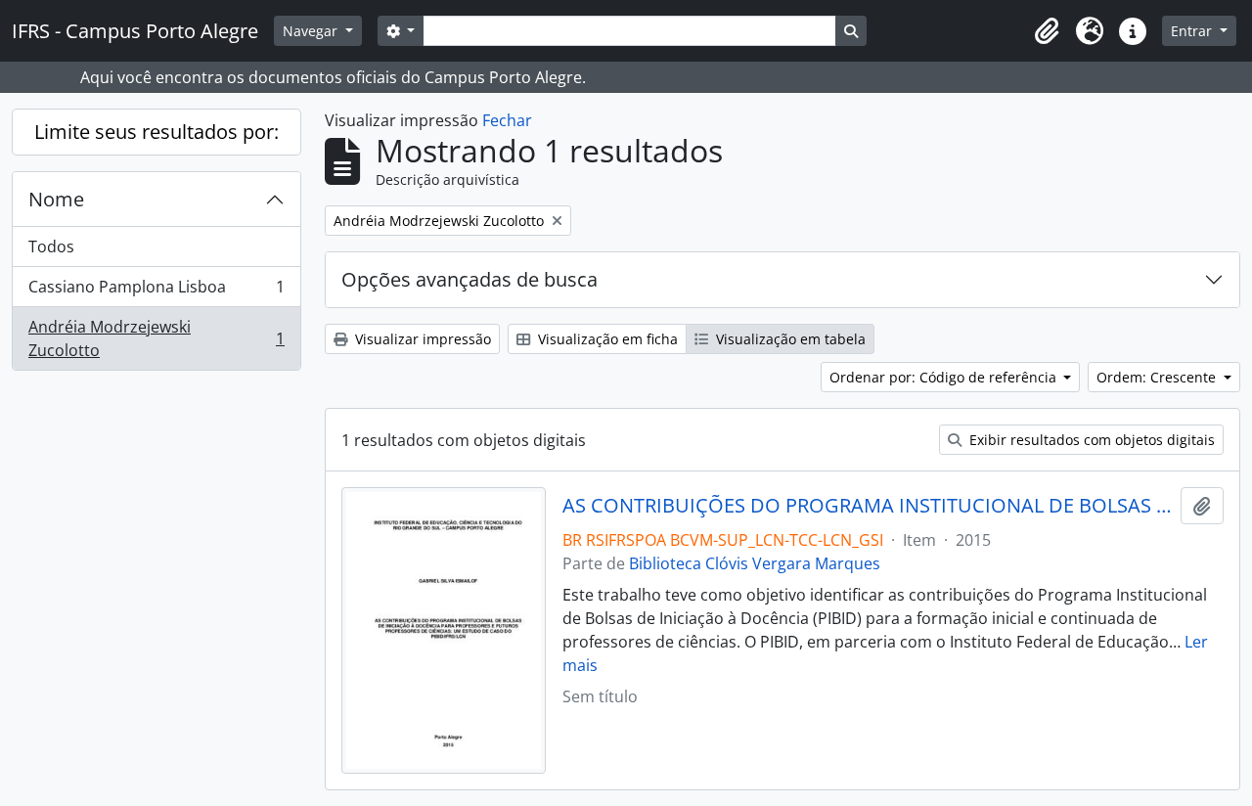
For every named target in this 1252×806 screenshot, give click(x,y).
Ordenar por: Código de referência (944, 377)
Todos (51, 246)
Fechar (507, 120)
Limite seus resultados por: (156, 131)
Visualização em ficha (606, 339)
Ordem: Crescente (1158, 377)
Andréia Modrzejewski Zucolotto (156, 338)
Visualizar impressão (421, 339)
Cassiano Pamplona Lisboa (156, 291)
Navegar (312, 31)
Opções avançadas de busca (469, 279)
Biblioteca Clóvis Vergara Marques (754, 563)
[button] (1046, 31)
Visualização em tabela (789, 339)
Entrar (1193, 31)
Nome (56, 199)
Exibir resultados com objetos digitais (1090, 439)
